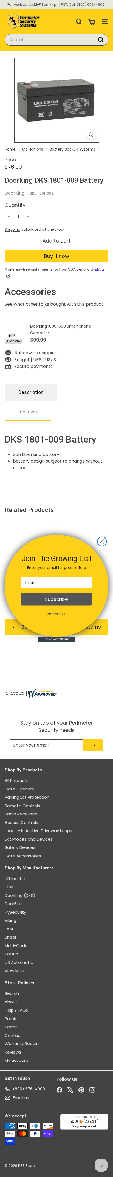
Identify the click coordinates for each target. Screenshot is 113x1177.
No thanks (56, 614)
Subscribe (56, 599)
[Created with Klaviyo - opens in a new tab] (56, 639)
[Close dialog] (102, 541)
